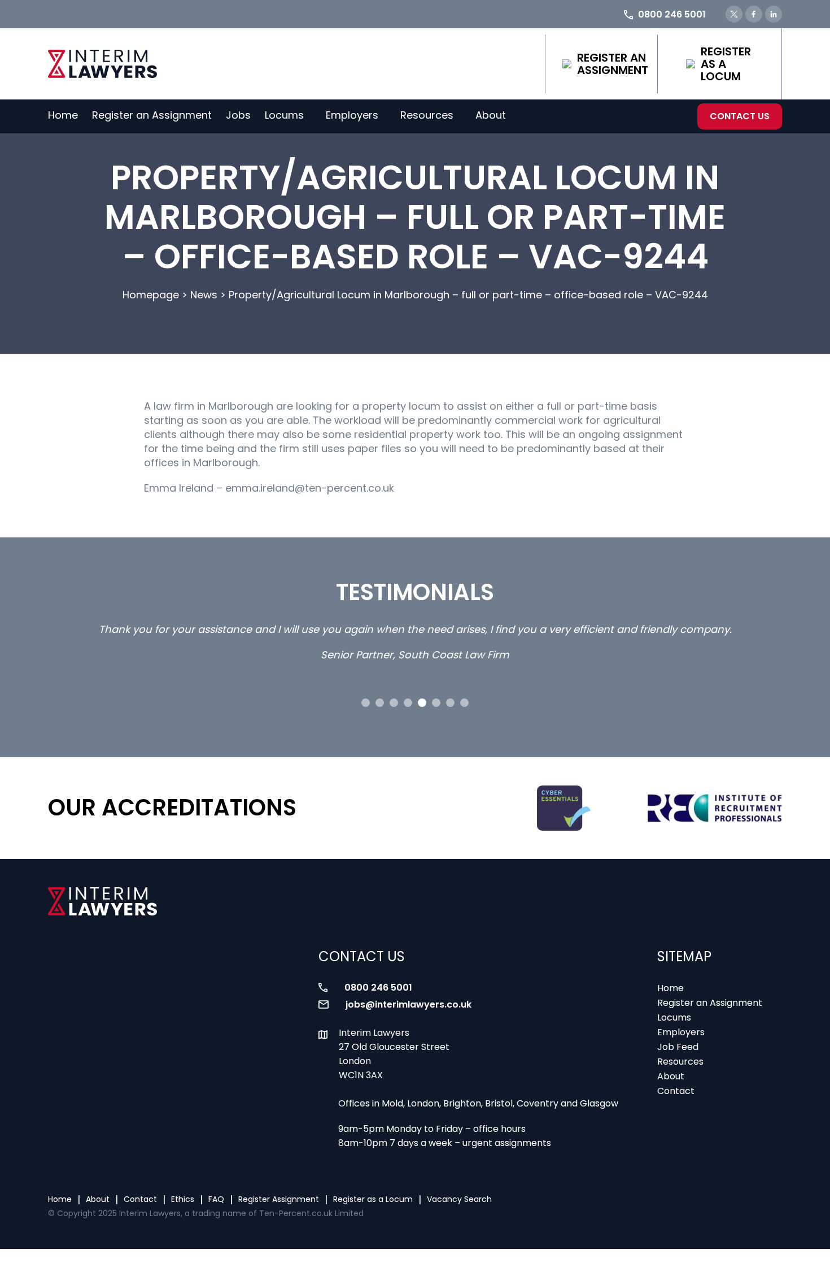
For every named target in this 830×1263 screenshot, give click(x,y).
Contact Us (740, 116)
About (490, 115)
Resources (426, 115)
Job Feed (677, 1046)
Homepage (151, 295)
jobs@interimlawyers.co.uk (408, 1004)
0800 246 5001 (378, 987)
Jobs (238, 115)
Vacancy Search (459, 1199)
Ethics (182, 1199)
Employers (352, 115)
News (203, 295)
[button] (366, 703)
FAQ (216, 1199)
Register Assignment (278, 1199)
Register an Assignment (612, 64)
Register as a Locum (726, 64)
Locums (284, 115)
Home (63, 115)
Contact (675, 1090)
